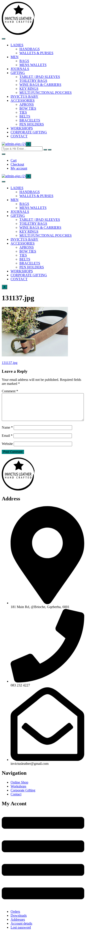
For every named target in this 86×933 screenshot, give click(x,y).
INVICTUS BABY (24, 96)
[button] (43, 858)
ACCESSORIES (23, 100)
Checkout (17, 164)
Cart (14, 160)
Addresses (18, 919)
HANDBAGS (29, 49)
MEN (15, 57)
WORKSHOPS (22, 128)
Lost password (21, 927)
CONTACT (19, 136)
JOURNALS (20, 69)
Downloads (19, 915)
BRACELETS (29, 120)
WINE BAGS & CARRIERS (40, 85)
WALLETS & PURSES (36, 53)
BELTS (24, 116)
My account (19, 168)
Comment (10, 391)
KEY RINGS (28, 88)
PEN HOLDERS (31, 124)
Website (7, 444)
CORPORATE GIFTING (29, 132)
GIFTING (18, 73)
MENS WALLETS (33, 65)
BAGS (24, 61)
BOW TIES (27, 108)
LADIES (17, 45)
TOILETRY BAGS (33, 81)
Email (7, 435)
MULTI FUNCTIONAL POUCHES (45, 92)
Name (7, 427)
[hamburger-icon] (3, 38)
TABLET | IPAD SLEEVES (39, 77)
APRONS (26, 104)
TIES (23, 112)
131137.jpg (9, 363)
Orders (15, 911)
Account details (21, 923)
